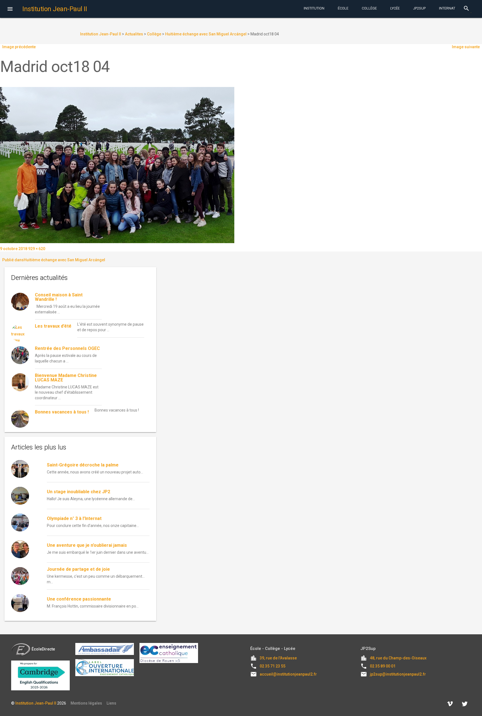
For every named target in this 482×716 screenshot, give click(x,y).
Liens (111, 703)
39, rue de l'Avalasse (278, 658)
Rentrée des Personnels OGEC (67, 348)
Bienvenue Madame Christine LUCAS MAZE (66, 378)
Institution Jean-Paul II (35, 703)
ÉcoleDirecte (43, 649)
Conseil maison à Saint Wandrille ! (59, 297)
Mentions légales (86, 703)
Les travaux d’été (53, 326)
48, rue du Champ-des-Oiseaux (398, 658)
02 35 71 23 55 (272, 666)
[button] (10, 9)
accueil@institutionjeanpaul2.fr (288, 674)
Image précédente (19, 47)
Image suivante (466, 47)
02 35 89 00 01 (383, 666)
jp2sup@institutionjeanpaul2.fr (398, 674)
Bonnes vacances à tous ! (62, 412)
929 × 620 (36, 248)
